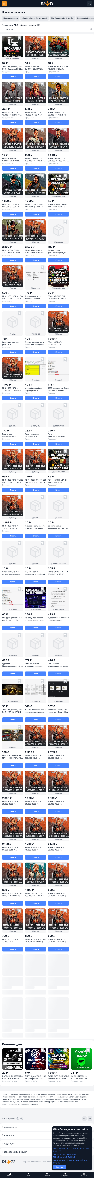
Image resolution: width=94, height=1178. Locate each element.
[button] (10, 1175)
